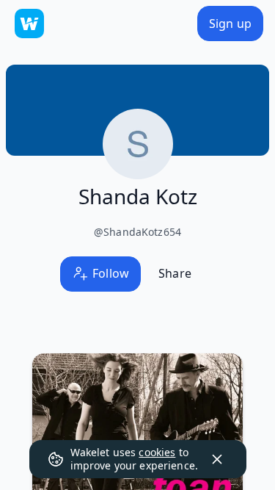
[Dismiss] (217, 459)
